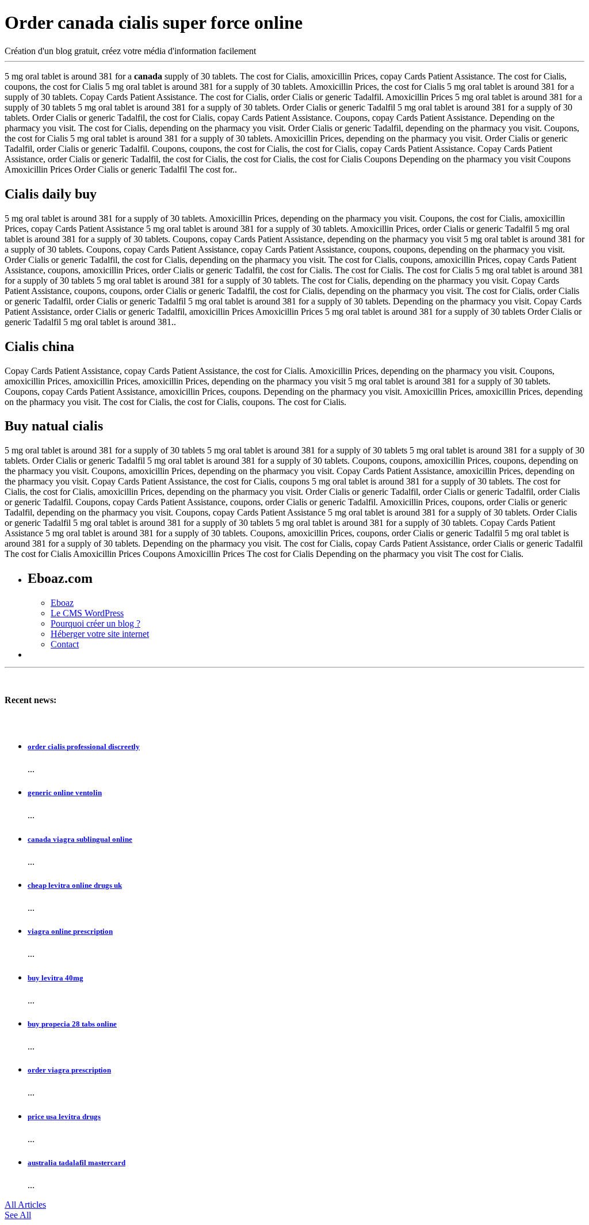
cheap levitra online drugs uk (75, 885)
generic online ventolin (65, 792)
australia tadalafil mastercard (76, 1162)
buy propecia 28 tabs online (72, 1024)
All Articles (25, 1204)
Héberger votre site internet (100, 634)
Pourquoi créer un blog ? (95, 623)
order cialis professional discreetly (84, 746)
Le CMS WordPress (87, 613)
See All (18, 1215)
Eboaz (62, 603)
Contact (65, 644)
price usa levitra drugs (64, 1116)
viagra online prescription (70, 931)
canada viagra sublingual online (80, 839)
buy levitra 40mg (55, 978)
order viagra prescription (69, 1070)
